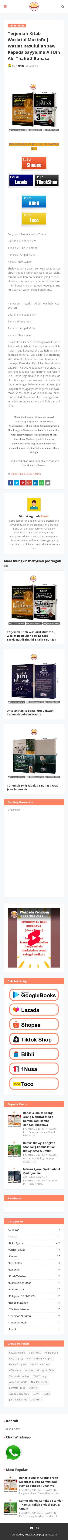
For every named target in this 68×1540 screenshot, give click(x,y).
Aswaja (34, 1236)
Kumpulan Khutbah (34, 1282)
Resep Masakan (34, 1302)
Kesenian (34, 1269)
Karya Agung (16, 1358)
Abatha (29, 1370)
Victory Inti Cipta (45, 1370)
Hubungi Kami (12, 1428)
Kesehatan (34, 1263)
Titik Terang (39, 1376)
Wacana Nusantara (19, 1376)
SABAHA (33, 1387)
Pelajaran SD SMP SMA (34, 1296)
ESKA (36, 1393)
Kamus (34, 1256)
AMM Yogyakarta (18, 1382)
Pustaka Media (17, 1352)
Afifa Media (15, 1370)
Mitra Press (35, 1352)
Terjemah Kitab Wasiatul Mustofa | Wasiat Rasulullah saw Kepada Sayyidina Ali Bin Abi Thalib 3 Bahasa (31, 635)
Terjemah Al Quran (34, 1316)
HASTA (46, 1393)
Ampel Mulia (18, 473)
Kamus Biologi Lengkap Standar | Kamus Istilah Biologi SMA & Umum (39, 1147)
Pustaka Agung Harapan (39, 1358)
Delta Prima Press (39, 1364)
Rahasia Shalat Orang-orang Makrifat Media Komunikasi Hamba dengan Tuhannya (38, 1119)
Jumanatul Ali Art (18, 1399)
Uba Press (36, 1399)
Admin (20, 65)
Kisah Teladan (34, 1276)
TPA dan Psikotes (34, 1309)
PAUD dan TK (34, 1289)
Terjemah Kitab (34, 1322)
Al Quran (34, 1230)
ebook (34, 1329)
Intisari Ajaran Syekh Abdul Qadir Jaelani (41, 1171)
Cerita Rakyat (34, 1249)
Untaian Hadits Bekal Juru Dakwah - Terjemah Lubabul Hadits (31, 712)
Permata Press (17, 1387)
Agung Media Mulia (19, 1393)
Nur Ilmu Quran (39, 1382)
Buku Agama (33, 473)
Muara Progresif (17, 1364)
